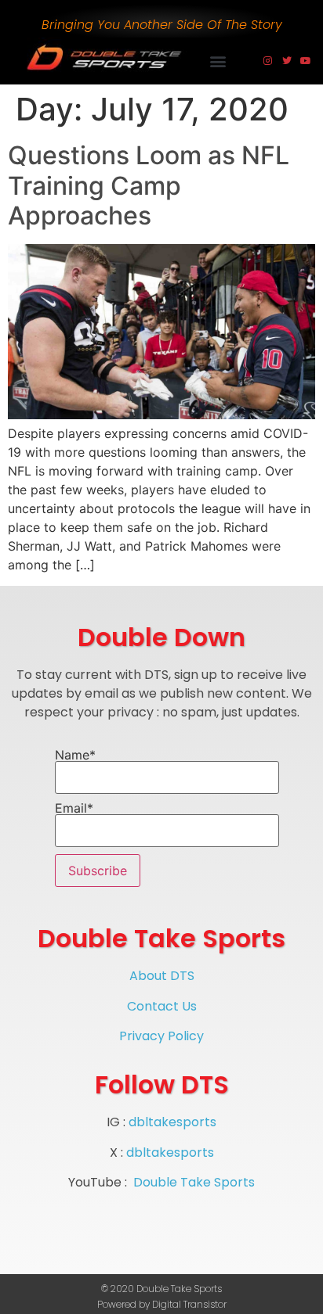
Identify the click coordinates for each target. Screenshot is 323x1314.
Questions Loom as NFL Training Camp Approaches (148, 185)
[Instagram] (268, 61)
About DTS (161, 976)
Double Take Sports (194, 1182)
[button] (218, 61)
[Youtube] (305, 61)
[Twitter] (287, 61)
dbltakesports (172, 1122)
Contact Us (162, 1006)
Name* (75, 756)
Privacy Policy (161, 1036)
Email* (74, 809)
